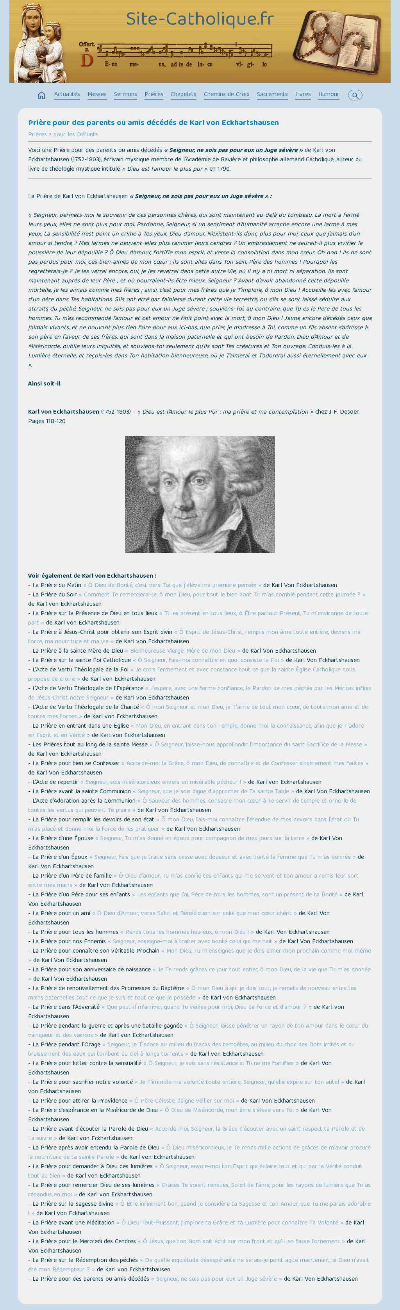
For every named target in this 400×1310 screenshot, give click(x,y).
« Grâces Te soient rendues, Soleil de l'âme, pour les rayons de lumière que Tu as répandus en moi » (199, 1190)
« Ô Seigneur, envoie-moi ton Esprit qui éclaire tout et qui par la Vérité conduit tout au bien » (195, 1172)
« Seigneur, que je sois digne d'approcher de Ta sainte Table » (213, 792)
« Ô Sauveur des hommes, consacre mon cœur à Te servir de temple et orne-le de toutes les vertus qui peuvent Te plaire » (192, 806)
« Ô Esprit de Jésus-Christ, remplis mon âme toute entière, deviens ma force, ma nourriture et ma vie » (194, 637)
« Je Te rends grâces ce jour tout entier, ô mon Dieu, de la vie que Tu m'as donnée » (199, 975)
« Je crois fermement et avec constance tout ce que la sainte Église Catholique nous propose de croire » (191, 675)
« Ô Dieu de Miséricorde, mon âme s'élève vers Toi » (229, 1110)
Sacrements (272, 94)
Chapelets (183, 94)
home (42, 96)
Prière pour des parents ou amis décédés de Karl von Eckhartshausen (153, 123)
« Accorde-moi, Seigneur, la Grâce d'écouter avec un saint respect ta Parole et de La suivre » (196, 1134)
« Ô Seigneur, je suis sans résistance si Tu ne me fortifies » (221, 1063)
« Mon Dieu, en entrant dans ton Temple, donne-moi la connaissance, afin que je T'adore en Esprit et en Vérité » (196, 731)
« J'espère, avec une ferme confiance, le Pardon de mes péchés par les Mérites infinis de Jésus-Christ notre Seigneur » (199, 694)
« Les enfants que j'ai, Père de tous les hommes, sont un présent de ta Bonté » (237, 895)
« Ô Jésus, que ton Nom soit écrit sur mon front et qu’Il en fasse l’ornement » (241, 1242)
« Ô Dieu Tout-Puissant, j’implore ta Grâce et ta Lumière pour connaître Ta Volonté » (229, 1223)
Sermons (125, 94)
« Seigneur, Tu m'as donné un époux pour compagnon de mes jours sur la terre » (202, 838)
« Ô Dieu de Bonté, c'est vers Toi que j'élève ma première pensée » (172, 585)
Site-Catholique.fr (200, 20)
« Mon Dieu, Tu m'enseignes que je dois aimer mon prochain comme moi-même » (199, 956)
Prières (154, 94)
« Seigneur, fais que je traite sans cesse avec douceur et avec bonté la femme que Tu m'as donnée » (222, 857)
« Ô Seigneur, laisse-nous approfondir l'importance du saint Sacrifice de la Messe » (258, 745)
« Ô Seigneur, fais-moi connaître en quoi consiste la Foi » (208, 660)
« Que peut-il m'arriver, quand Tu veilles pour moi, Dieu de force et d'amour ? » (207, 1007)
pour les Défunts (76, 135)
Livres (303, 94)
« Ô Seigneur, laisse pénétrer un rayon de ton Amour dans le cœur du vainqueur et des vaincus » (198, 1031)
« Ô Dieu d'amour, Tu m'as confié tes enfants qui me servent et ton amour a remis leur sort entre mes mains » (193, 881)
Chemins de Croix (227, 94)
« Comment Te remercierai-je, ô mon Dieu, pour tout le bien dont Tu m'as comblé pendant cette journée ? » (222, 595)
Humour (328, 94)
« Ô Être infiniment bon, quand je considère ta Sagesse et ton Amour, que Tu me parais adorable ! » (199, 1209)
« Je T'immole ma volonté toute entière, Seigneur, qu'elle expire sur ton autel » (239, 1082)
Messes (97, 94)
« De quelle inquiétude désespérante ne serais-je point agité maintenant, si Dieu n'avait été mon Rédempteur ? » (198, 1265)
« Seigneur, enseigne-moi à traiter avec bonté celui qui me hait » (192, 942)
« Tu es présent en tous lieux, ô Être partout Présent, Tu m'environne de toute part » (198, 619)
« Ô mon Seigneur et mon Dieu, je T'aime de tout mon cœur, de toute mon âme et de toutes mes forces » (198, 712)
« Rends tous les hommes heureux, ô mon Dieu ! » (187, 932)
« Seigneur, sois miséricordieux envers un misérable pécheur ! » (163, 782)
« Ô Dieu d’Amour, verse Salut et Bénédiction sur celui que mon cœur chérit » (194, 913)
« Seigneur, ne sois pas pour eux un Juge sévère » (216, 1279)
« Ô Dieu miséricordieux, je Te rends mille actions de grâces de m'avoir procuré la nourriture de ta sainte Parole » (199, 1153)
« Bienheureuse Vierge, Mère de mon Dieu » (182, 651)
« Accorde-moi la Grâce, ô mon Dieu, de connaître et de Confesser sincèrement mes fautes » (244, 764)
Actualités (67, 94)
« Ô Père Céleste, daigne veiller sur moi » (184, 1101)
